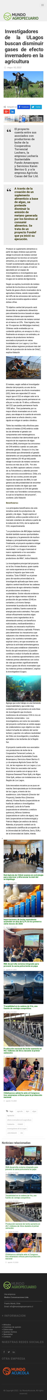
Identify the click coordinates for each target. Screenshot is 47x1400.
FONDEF (20, 1124)
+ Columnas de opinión (11, 1327)
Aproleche (10, 1116)
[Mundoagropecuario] (21, 14)
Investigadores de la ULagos (16, 1129)
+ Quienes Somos (9, 1332)
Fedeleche (10, 1124)
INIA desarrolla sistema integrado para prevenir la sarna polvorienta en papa (21, 965)
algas (34, 1111)
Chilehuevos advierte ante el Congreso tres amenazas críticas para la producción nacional (23, 1095)
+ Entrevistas (7, 1329)
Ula (21, 1133)
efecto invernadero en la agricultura (19, 1120)
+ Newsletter (7, 1334)
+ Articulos (6, 1325)
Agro (27, 1111)
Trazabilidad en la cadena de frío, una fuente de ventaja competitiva (20, 1007)
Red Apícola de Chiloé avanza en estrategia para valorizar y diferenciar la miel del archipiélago (23, 877)
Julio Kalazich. (12, 1133)
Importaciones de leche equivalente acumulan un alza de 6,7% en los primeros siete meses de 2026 (23, 921)
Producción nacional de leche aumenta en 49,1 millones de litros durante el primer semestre (23, 1051)
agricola (20, 1111)
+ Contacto (6, 1337)
